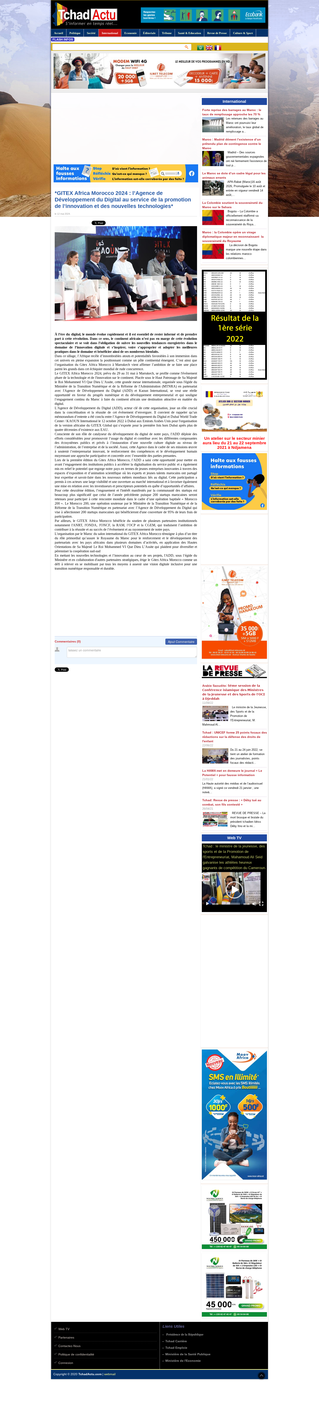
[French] (218, 48)
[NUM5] (235, 1318)
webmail (109, 1374)
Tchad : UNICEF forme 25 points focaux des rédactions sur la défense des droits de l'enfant (234, 737)
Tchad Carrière (176, 1341)
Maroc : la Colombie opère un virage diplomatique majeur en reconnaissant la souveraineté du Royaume (233, 237)
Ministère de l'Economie (183, 1360)
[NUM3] (235, 1251)
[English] (210, 48)
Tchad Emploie (176, 1347)
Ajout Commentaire (181, 641)
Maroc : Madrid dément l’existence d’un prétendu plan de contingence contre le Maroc (231, 144)
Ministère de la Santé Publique (187, 1354)
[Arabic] (201, 48)
